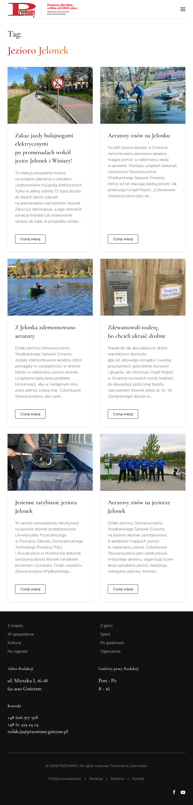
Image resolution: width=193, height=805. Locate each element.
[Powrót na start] (43, 9)
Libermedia (138, 766)
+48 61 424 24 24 (23, 725)
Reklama (117, 778)
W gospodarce (21, 634)
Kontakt (138, 778)
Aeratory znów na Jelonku (139, 135)
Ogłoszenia (110, 651)
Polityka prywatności (65, 778)
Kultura (14, 643)
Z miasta (15, 625)
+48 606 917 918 (23, 717)
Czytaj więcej (30, 239)
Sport (105, 634)
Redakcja (96, 778)
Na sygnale (18, 651)
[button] (182, 9)
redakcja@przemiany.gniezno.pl (38, 732)
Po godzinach (112, 643)
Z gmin (106, 625)
